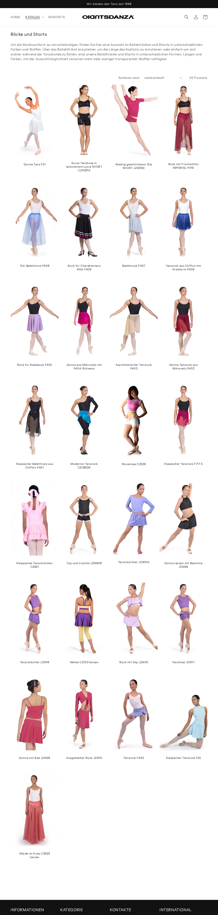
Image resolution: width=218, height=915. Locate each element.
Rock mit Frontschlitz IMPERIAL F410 (183, 165)
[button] (34, 17)
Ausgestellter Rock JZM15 (84, 757)
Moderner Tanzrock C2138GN (84, 465)
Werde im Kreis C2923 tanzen (34, 855)
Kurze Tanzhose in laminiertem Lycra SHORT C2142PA (84, 166)
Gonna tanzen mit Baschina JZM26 (183, 564)
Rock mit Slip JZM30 (133, 662)
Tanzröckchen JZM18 (34, 662)
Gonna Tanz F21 (35, 164)
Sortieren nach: (129, 78)
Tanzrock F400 (133, 757)
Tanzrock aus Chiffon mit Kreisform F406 (183, 267)
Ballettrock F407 (133, 265)
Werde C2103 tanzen (84, 662)
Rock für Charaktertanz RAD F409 (84, 267)
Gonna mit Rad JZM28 (34, 757)
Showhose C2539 (134, 464)
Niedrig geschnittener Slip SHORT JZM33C (134, 166)
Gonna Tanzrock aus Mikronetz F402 (183, 366)
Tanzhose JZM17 (183, 662)
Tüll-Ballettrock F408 (35, 265)
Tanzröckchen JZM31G (133, 562)
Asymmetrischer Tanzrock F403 (134, 366)
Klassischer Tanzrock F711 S (183, 463)
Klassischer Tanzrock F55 (183, 757)
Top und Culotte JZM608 (84, 563)
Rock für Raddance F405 (34, 364)
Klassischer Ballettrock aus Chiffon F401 (34, 465)
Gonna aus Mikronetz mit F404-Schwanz (84, 366)
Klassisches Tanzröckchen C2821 (34, 564)
